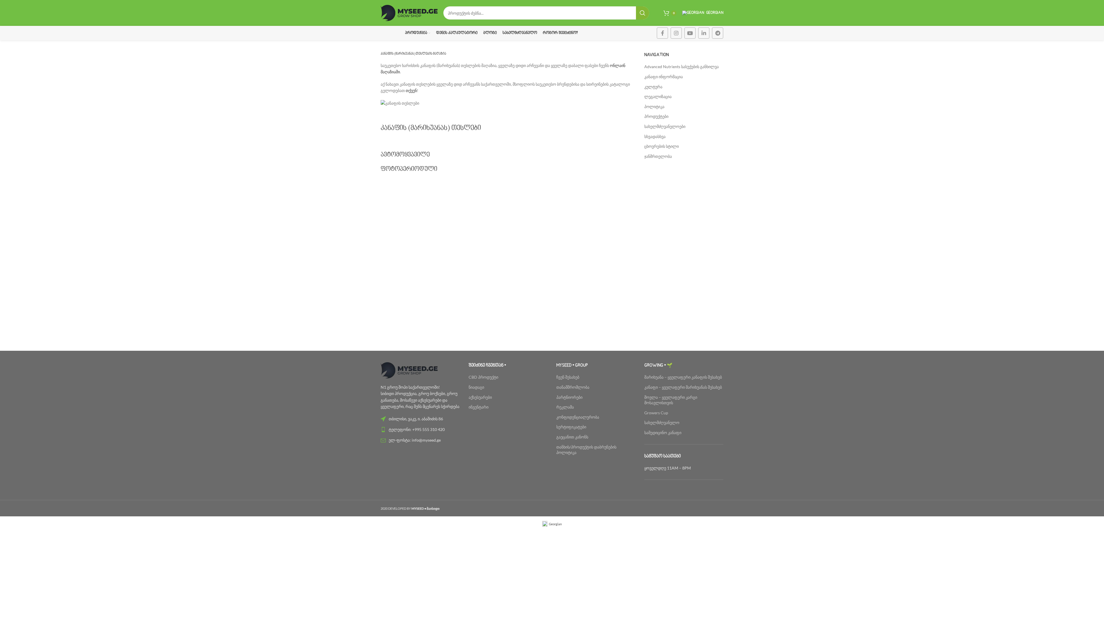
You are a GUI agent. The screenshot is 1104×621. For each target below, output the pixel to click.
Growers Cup (656, 412)
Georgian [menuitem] (555, 524)
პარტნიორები (569, 397)
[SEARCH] (642, 13)
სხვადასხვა (655, 136)
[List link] (420, 419)
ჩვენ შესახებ (567, 377)
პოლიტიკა (654, 106)
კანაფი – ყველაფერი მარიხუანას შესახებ (683, 387)
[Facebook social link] (662, 33)
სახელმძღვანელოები (664, 126)
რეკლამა (565, 407)
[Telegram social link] (717, 33)
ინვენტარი (478, 407)
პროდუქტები (656, 116)
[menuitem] (551, 524)
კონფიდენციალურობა (577, 417)
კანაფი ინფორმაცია (663, 76)
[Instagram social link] (676, 33)
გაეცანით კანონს (572, 436)
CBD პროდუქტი (483, 377)
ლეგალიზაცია (658, 96)
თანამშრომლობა (572, 387)
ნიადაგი (476, 387)
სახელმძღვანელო (661, 422)
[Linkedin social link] (704, 33)
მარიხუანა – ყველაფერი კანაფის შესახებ (683, 377)
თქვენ (411, 90)
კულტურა (653, 86)
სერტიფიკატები (571, 426)
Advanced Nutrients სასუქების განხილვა (681, 66)
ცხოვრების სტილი (661, 146)
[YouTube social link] (690, 33)
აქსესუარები (480, 397)
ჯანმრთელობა (658, 156)
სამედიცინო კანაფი (662, 432)
